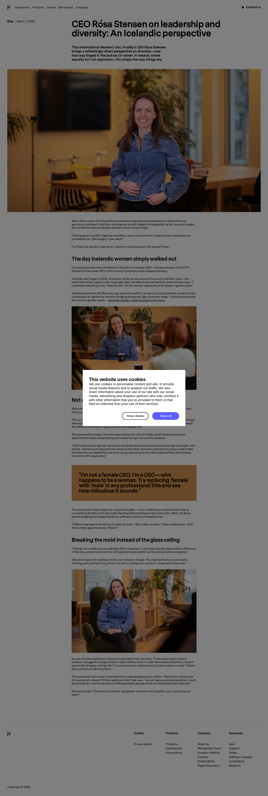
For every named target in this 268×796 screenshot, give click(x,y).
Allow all (165, 416)
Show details (135, 416)
